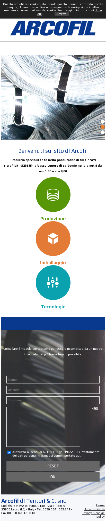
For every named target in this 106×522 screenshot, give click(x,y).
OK (53, 477)
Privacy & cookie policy (93, 514)
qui (78, 455)
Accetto (62, 13)
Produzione (53, 218)
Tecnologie (53, 306)
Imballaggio (53, 262)
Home (100, 505)
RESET (53, 466)
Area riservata (94, 509)
